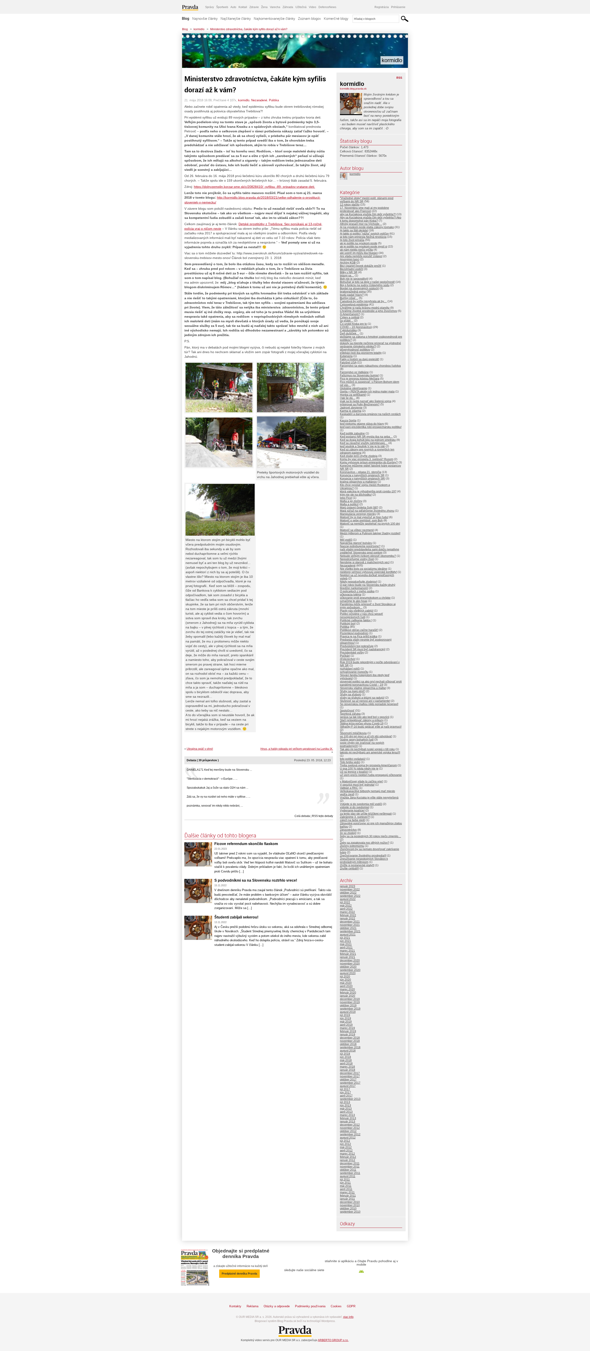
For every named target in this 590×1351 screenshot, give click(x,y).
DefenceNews (327, 7)
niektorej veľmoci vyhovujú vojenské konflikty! (368, 572)
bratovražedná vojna (353, 291)
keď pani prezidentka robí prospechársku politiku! (370, 427)
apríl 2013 (346, 1111)
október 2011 (348, 1169)
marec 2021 (347, 950)
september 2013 (350, 1099)
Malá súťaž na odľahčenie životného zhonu (367, 510)
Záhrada (288, 7)
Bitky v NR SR (348, 272)
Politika (274, 100)
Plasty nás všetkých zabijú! (356, 610)
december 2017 (350, 1073)
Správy (209, 7)
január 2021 (347, 957)
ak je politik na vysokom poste (358, 243)
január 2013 (347, 1121)
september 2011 (350, 1173)
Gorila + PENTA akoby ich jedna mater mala (367, 391)
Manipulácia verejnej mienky (358, 514)
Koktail (243, 7)
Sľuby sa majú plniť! (352, 691)
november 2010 (350, 1205)
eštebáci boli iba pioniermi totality (361, 352)
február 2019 (348, 1031)
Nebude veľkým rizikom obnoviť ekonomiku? (368, 556)
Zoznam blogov (309, 18)
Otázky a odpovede (277, 1306)
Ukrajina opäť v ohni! (200, 748)
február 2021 (348, 954)
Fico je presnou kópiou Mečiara (359, 378)
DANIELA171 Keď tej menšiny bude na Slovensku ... (219, 769)
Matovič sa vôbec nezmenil (357, 530)
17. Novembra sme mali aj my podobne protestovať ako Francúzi (364, 209)
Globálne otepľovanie (353, 388)
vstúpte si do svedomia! (354, 807)
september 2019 (350, 1008)
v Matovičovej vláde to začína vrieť (361, 781)
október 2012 (348, 1131)
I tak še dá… (347, 398)
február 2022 (348, 915)
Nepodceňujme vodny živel (357, 559)
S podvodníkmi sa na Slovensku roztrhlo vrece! (255, 880)
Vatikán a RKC (349, 788)
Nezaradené (259, 100)
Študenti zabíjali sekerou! (236, 917)
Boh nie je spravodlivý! (354, 278)
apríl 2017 (346, 1095)
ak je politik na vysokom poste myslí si (363, 246)
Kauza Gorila (348, 420)
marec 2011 (347, 1192)
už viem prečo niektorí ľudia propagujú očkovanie (371, 775)
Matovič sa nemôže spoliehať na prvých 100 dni (370, 523)
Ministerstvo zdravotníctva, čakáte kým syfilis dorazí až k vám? (248, 29)
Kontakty (235, 1306)
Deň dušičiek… (349, 333)
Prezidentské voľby (352, 652)
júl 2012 (345, 1140)
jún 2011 (345, 1182)
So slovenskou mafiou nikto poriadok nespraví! (369, 704)
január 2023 (347, 886)
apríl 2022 (346, 908)
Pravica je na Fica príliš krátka (358, 636)
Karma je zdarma (350, 411)
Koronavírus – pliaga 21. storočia (360, 472)
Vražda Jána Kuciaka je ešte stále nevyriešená (369, 797)
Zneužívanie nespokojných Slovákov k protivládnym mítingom (364, 860)
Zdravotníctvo (348, 829)
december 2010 (350, 1202)
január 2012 (347, 1160)
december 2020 (350, 960)
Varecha (275, 7)
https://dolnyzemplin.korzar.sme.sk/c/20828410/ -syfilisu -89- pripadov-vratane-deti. (254, 187)
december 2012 (350, 1124)
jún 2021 (345, 941)
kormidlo (199, 29)
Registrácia (382, 7)
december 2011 (350, 1163)
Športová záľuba (350, 713)
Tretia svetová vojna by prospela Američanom (368, 765)
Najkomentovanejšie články (274, 18)
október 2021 (348, 928)
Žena (264, 7)
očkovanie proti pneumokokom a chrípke (365, 597)
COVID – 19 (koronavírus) (356, 327)
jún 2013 (345, 1105)
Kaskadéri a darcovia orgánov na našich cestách (370, 414)
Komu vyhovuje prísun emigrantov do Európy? (369, 462)
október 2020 (348, 966)
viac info (348, 1317)
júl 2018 (345, 1053)
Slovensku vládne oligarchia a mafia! (363, 688)
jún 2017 (345, 1092)
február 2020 (348, 992)
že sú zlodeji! (348, 833)
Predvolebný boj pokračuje (357, 646)
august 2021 (348, 934)
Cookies (336, 1306)
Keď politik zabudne (352, 433)
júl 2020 (345, 976)
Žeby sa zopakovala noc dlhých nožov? (364, 842)
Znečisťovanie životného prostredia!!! (363, 855)
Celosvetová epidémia (354, 304)
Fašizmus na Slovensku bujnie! (359, 375)
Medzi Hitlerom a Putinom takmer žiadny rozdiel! (370, 533)
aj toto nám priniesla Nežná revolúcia (363, 236)
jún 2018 (345, 1057)
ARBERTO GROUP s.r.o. (333, 1340)
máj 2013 (346, 1108)
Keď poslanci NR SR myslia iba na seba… (366, 436)
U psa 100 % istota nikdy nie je (359, 768)
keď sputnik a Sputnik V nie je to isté (362, 446)
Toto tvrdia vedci (350, 762)
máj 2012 (346, 1147)
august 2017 (348, 1086)
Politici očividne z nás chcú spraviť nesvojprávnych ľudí (361, 615)
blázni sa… (347, 275)
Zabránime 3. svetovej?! (355, 817)
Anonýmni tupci (349, 259)
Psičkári (345, 655)
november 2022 (350, 889)
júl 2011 (345, 1179)
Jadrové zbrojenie (351, 407)
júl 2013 (345, 1102)
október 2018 (348, 1044)
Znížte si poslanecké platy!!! (357, 865)
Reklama (252, 1306)
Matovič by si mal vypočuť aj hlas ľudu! (364, 517)
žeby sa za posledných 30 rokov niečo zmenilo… (370, 836)
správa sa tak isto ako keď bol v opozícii (364, 717)
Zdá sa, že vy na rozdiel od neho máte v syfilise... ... (218, 796)
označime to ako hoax (353, 601)
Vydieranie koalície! (352, 810)
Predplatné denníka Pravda (239, 1273)
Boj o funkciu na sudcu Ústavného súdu (364, 285)
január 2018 (347, 1070)
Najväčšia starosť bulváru (356, 543)
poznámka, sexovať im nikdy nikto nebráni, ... (215, 805)
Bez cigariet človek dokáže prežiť (360, 265)
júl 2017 (345, 1089)
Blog (185, 18)
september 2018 (350, 1047)
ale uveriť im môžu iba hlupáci (359, 253)
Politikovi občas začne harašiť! (359, 630)
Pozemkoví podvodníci (354, 633)
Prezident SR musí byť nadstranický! (362, 649)
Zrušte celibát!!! (349, 868)
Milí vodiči (346, 539)
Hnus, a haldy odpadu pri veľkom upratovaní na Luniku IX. (296, 748)
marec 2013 (347, 1115)
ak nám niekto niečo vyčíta (356, 249)
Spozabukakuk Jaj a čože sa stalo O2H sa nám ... (217, 787)
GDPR (351, 1306)
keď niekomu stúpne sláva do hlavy (362, 423)
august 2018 (348, 1050)
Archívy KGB (348, 262)
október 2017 (348, 1079)
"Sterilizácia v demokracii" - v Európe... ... (212, 778)
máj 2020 (346, 983)
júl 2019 (345, 1015)
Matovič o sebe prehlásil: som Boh (361, 520)
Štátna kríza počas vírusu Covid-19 (362, 723)
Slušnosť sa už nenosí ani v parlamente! (365, 701)
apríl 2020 (346, 986)
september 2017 (350, 1082)
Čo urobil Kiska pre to (353, 323)
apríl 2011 (346, 1189)
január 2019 (347, 1034)
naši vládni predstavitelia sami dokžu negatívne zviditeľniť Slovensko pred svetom (369, 551)
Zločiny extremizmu (352, 846)
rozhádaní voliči (350, 668)
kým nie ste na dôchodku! (356, 494)
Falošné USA (348, 362)
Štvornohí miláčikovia (353, 733)
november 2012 (350, 1128)
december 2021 (350, 921)
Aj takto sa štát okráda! (354, 230)
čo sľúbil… (346, 320)
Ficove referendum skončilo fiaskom (246, 844)
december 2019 (350, 999)
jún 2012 (345, 1144)
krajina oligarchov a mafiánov (358, 481)
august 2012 (348, 1137)
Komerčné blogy (336, 18)
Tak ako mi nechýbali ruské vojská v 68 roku (367, 749)
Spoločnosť (347, 710)
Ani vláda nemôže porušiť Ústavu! (361, 256)
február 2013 (348, 1118)
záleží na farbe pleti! (352, 820)
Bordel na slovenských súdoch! (359, 288)
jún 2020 (345, 979)
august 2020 (348, 973)
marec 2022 (347, 912)
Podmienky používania (310, 1306)
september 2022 (350, 896)
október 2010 (348, 1208)
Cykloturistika (348, 330)
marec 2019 (347, 1028)
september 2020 (350, 970)
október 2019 (348, 1005)
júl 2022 (345, 902)
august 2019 (348, 1012)
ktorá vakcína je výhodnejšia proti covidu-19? (368, 491)
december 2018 (350, 1037)
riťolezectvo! (347, 659)
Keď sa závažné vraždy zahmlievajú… (364, 443)
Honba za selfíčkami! (353, 394)
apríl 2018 (346, 1063)
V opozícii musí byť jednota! (357, 784)
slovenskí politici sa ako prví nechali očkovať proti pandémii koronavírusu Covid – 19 (371, 683)
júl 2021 (345, 937)
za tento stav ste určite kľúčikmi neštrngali (366, 813)
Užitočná (301, 7)
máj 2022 (346, 905)
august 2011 (347, 1176)
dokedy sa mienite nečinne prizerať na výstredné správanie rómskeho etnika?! (370, 345)
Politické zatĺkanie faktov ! (356, 620)
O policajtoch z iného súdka (357, 591)
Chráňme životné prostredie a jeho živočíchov (368, 311)
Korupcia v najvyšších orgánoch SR (362, 475)
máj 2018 (346, 1060)
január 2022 (347, 918)
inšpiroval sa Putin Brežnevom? (360, 404)
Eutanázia (346, 356)
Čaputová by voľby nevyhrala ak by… (363, 301)
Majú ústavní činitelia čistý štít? (359, 507)
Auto (233, 7)
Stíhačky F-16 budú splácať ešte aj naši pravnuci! (370, 726)
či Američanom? (350, 314)
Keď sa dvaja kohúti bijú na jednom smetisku (368, 440)
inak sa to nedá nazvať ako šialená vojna (365, 401)
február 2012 (348, 1157)
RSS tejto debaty (322, 816)
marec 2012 (347, 1153)
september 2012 (350, 1134)
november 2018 (350, 1041)
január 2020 (347, 995)
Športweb (222, 7)
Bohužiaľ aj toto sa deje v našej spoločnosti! (367, 282)
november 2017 (350, 1076)
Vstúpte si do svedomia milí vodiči (361, 804)
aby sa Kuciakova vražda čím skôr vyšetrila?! (368, 214)
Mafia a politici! (349, 504)
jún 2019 (345, 1018)
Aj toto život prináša (352, 240)
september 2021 (350, 931)
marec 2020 (347, 989)
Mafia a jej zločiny (351, 501)
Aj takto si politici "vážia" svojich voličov (364, 233)
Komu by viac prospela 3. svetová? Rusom (366, 459)
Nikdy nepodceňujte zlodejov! (358, 581)
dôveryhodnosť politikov (355, 349)
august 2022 (348, 899)
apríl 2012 (346, 1150)
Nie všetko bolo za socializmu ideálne (363, 568)
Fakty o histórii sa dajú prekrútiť (359, 359)
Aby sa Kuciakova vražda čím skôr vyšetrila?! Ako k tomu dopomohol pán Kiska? (370, 219)
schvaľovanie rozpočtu (354, 672)
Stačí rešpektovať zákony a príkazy (362, 720)
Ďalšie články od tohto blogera (220, 835)
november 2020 (350, 963)
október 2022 (348, 892)
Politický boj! (348, 623)
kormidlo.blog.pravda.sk (353, 88)
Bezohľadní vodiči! (351, 269)
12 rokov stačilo (350, 204)
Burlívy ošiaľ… (349, 298)
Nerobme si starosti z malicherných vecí (364, 562)
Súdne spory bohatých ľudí (357, 739)
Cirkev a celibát (349, 317)
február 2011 (348, 1195)
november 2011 (350, 1166)
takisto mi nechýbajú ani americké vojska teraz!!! (370, 752)
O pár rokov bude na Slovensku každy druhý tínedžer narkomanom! (367, 586)
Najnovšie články (205, 18)
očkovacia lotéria (350, 594)
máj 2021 (346, 944)
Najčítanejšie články (236, 18)
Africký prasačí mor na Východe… (361, 224)
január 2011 (347, 1198)
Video (312, 7)
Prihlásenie (398, 7)
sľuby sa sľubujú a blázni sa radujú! (362, 697)
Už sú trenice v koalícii (354, 771)
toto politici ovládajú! (353, 759)
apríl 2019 (346, 1024)
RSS (399, 77)
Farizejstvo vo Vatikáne (354, 372)
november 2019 (350, 1002)
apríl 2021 (346, 947)
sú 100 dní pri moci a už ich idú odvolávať (366, 736)
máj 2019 (346, 1021)
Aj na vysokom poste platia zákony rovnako (367, 227)
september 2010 (350, 1211)
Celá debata (302, 816)
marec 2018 (347, 1066)
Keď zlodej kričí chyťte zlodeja (359, 456)
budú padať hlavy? (352, 294)
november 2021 (350, 925)
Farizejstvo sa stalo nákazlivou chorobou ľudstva (370, 365)
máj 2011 (345, 1186)
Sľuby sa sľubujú (350, 694)
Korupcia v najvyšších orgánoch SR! (362, 478)
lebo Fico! (346, 498)
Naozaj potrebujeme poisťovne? (360, 546)
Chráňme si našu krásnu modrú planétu (364, 307)
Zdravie (254, 7)
